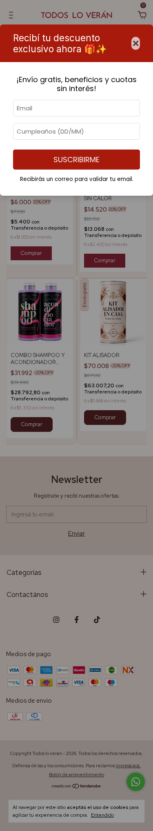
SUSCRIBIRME (76, 159)
